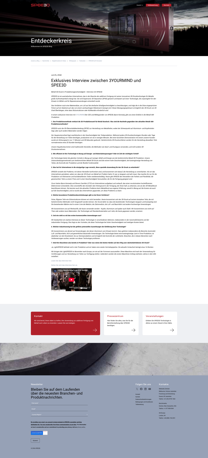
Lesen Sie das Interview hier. (61, 261)
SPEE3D (40, 5)
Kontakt (166, 5)
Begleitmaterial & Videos (59, 61)
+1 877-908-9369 (169, 408)
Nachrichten (45, 61)
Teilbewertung (153, 5)
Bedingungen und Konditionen (144, 402)
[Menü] (175, 5)
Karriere (138, 397)
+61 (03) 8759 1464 (169, 399)
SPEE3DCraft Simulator (95, 61)
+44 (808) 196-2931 (169, 418)
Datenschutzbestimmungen (143, 399)
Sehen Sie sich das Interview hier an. (64, 265)
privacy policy (81, 427)
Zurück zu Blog (35, 61)
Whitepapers (72, 61)
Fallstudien (82, 61)
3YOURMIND (80, 115)
